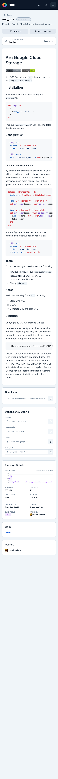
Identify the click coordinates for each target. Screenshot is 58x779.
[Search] (46, 5)
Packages (8, 15)
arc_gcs (8, 19)
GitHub (8, 532)
